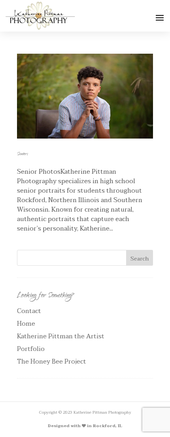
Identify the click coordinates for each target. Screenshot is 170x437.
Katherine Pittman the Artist (60, 336)
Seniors (22, 154)
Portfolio (31, 348)
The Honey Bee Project (51, 361)
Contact (29, 311)
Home (26, 323)
